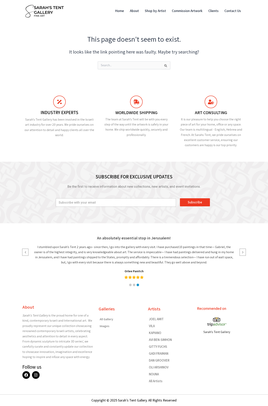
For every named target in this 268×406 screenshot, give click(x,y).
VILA (152, 326)
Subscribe (195, 202)
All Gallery (106, 319)
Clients (213, 10)
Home (119, 10)
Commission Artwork (187, 10)
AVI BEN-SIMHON (160, 340)
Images (104, 326)
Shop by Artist (155, 10)
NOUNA (154, 374)
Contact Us (232, 10)
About (134, 10)
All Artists (155, 381)
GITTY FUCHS (158, 346)
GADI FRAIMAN (158, 353)
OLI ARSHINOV (159, 367)
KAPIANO (155, 333)
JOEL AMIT (156, 319)
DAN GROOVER (159, 360)
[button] (130, 285)
